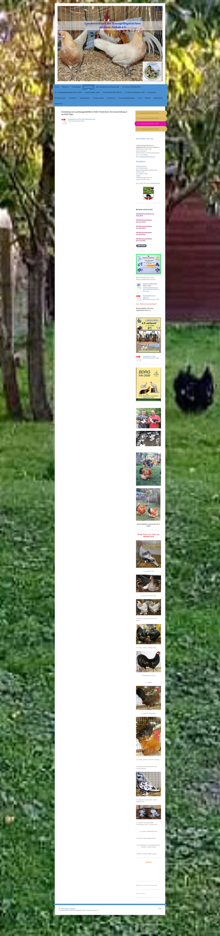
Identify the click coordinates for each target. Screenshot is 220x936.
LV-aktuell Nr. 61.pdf (149, 356)
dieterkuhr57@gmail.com (147, 156)
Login (160, 908)
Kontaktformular (155, 183)
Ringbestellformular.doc (150, 287)
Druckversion (64, 908)
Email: (138, 170)
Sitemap (72, 908)
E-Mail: (138, 175)
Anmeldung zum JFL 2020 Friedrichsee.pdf (81, 119)
